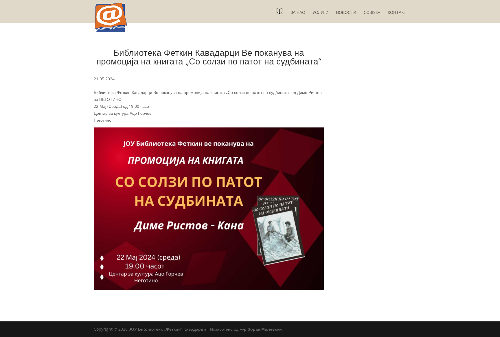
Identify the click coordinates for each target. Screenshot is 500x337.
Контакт (397, 12)
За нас (298, 12)
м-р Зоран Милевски (261, 329)
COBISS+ (372, 12)
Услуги (320, 12)
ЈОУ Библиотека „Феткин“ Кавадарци (167, 329)
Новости (346, 12)
